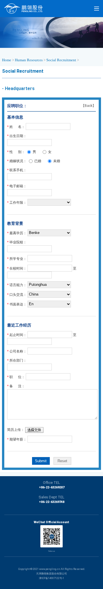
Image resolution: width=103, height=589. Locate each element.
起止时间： (18, 335)
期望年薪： (18, 439)
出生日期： (18, 136)
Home (6, 60)
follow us (51, 551)
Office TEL (51, 482)
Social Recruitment (61, 60)
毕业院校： (18, 242)
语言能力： (18, 285)
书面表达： (18, 304)
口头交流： (18, 294)
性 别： (17, 152)
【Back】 (88, 106)
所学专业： (18, 258)
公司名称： (18, 351)
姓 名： (17, 127)
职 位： (17, 377)
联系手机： (18, 170)
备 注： (17, 386)
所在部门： (18, 360)
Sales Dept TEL (51, 497)
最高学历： (18, 233)
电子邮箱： (18, 186)
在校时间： (18, 268)
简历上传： (15, 430)
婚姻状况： (18, 161)
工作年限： (18, 202)
